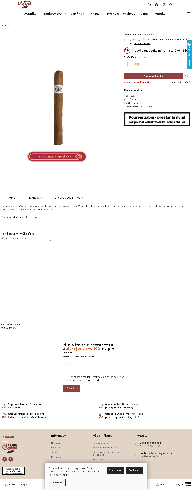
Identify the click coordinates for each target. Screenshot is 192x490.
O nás (54, 452)
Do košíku (153, 76)
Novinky (55, 442)
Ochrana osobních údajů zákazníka (106, 453)
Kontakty (56, 457)
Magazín (55, 447)
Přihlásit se (71, 388)
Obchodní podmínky (104, 447)
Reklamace (99, 459)
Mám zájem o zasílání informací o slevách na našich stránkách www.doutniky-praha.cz (95, 378)
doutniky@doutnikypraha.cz (156, 453)
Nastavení (57, 482)
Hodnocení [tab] (35, 197)
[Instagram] (10, 459)
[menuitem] (31, 13)
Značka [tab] (69, 197)
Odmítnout (115, 470)
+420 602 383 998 (150, 442)
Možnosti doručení (181, 82)
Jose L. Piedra (142, 43)
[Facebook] (4, 459)
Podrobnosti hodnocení (177, 39)
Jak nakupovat (101, 442)
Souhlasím (135, 470)
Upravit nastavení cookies (45, 484)
